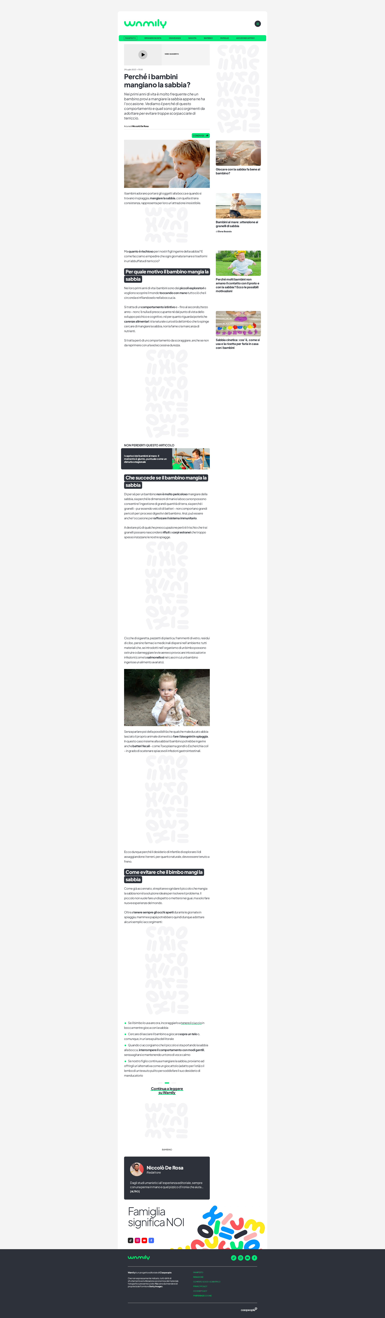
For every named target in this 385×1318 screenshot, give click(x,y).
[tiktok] (233, 1258)
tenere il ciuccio (191, 1023)
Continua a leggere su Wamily (167, 1090)
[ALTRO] (135, 1191)
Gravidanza (175, 38)
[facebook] (254, 1258)
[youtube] (247, 1258)
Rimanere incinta (153, 38)
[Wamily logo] (145, 23)
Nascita (192, 38)
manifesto (198, 1272)
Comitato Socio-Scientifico (206, 1282)
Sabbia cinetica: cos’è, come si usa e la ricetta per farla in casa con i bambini (238, 343)
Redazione (198, 1277)
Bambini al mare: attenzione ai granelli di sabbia (237, 224)
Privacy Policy (200, 1286)
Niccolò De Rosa (165, 1168)
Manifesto (130, 38)
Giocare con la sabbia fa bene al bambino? (238, 171)
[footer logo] (156, 1257)
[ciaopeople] (249, 1309)
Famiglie (224, 38)
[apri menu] (258, 24)
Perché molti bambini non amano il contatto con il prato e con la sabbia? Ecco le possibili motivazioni (237, 285)
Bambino (208, 38)
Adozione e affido (245, 38)
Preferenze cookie (202, 1296)
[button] (130, 1240)
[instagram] (240, 1258)
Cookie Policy (200, 1291)
